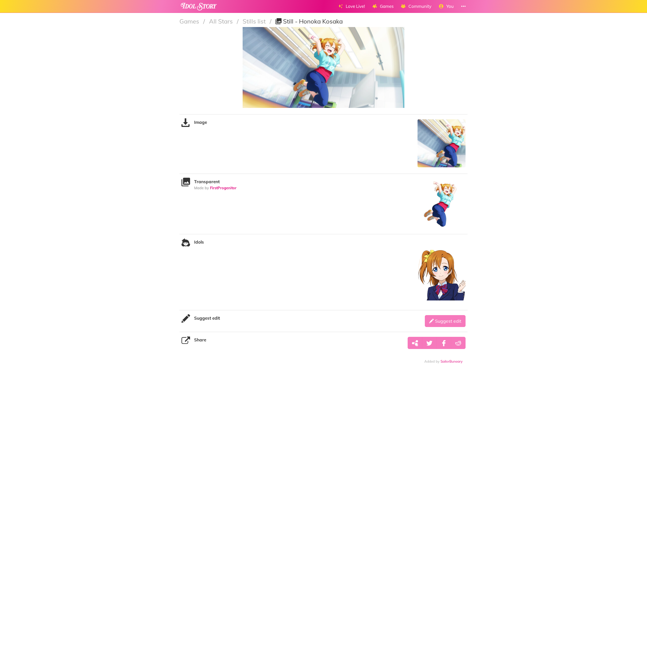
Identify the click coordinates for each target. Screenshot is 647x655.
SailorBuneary (452, 361)
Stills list (255, 21)
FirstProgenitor (223, 187)
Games (190, 21)
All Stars (221, 21)
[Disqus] (323, 447)
